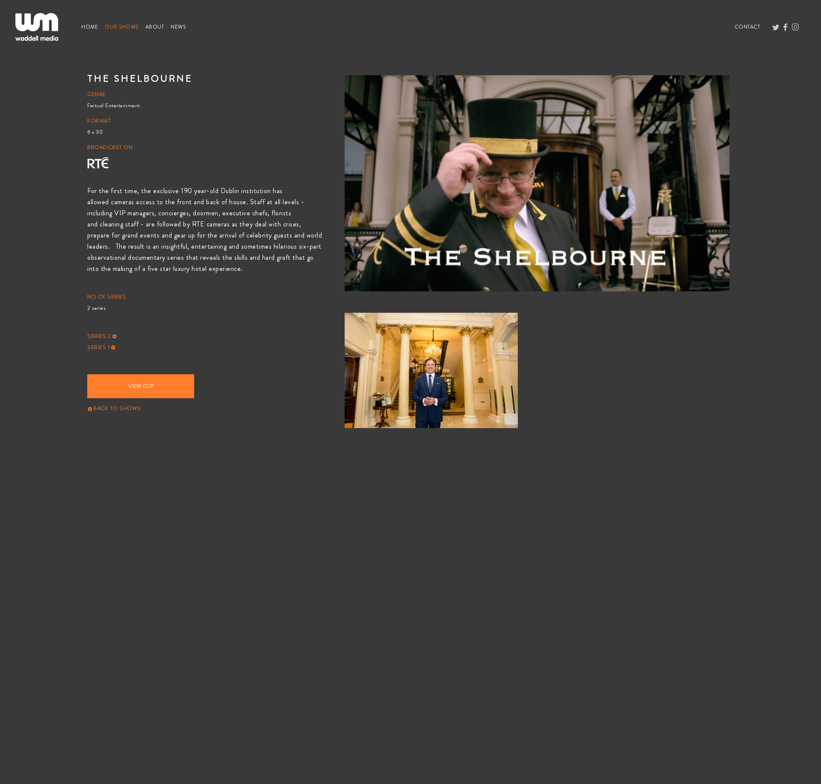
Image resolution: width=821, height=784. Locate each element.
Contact (749, 27)
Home (91, 27)
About (156, 27)
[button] (205, 336)
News (180, 27)
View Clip (141, 386)
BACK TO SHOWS (116, 408)
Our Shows (123, 27)
